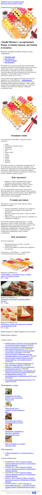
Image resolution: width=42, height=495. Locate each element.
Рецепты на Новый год (14, 7)
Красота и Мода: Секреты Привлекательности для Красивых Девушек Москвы (20, 463)
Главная (3, 7)
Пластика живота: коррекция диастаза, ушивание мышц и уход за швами (18, 355)
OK (34, 492)
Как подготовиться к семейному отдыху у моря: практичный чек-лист (19, 348)
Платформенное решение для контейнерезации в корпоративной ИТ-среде (20, 375)
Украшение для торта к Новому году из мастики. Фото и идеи (14, 397)
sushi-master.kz (27, 80)
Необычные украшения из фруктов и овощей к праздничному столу (14, 433)
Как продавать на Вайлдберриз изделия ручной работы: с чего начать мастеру (19, 359)
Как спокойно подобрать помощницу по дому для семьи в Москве (19, 364)
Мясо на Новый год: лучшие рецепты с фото (15, 445)
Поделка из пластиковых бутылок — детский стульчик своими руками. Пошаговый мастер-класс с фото (20, 486)
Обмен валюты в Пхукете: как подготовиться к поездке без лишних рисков (21, 344)
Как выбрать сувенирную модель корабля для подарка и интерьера (19, 351)
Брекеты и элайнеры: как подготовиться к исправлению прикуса (19, 368)
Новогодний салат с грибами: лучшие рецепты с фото (15, 410)
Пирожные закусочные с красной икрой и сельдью (14, 421)
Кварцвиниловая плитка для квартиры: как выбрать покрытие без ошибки (20, 371)
